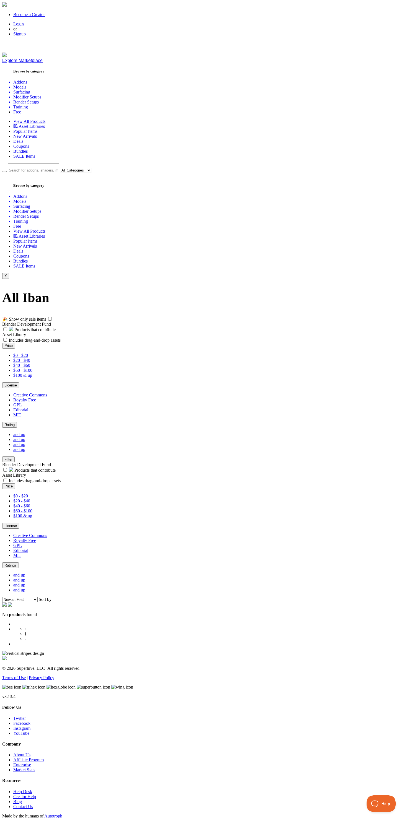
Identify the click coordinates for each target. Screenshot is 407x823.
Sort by (45, 599)
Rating (9, 425)
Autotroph (53, 816)
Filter (8, 459)
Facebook (21, 723)
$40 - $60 (21, 365)
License (10, 385)
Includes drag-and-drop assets (35, 340)
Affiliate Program (28, 759)
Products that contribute (34, 329)
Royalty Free (24, 400)
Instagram (21, 728)
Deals (18, 141)
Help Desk (22, 791)
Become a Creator (29, 14)
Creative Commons (30, 395)
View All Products (29, 121)
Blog (17, 801)
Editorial (20, 409)
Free (17, 112)
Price (8, 346)
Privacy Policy (41, 677)
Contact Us (23, 806)
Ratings (10, 565)
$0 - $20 (20, 355)
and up (19, 434)
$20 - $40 (21, 360)
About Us (21, 754)
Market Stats (24, 769)
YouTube (21, 733)
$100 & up (22, 375)
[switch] (50, 319)
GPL (17, 405)
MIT (17, 414)
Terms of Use (14, 677)
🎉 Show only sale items (24, 319)
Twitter (19, 718)
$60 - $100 (22, 370)
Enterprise (22, 764)
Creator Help (24, 796)
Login (18, 24)
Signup (19, 34)
